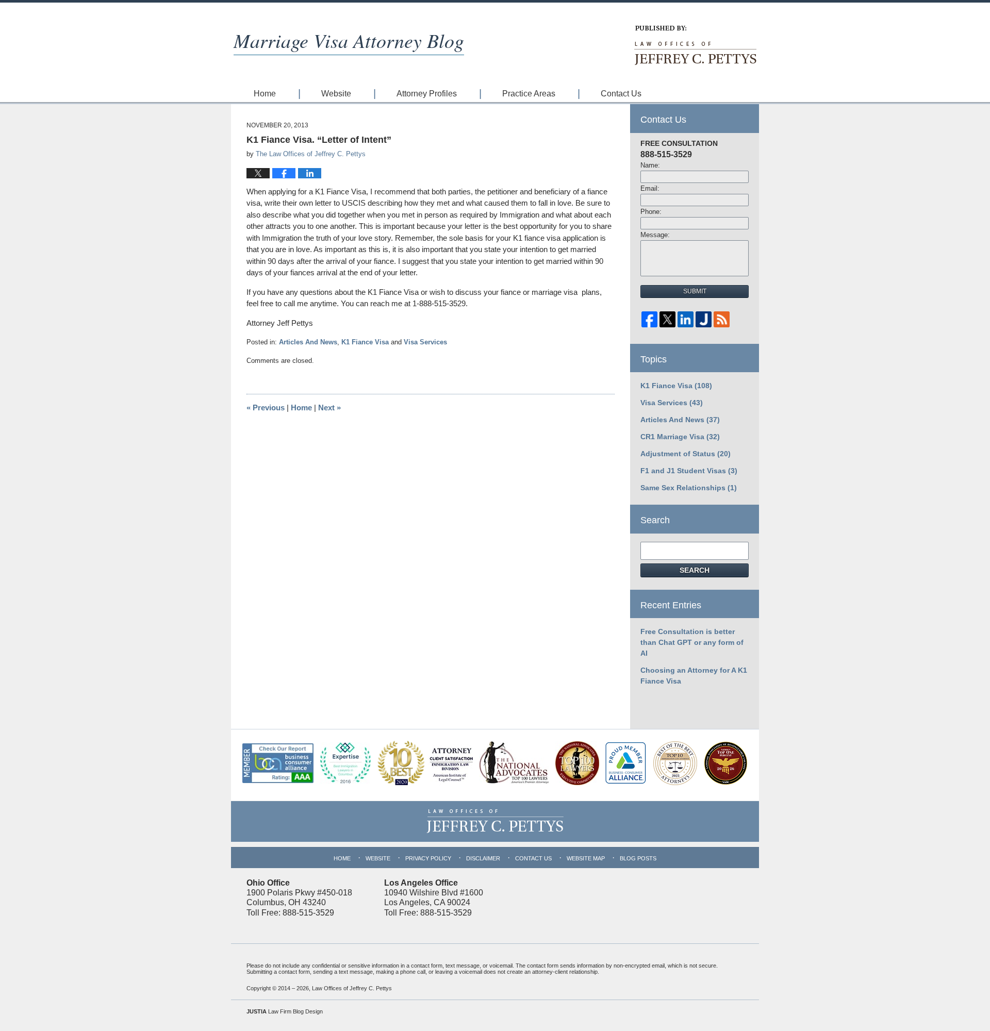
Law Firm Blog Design (284, 1011)
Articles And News (308, 342)
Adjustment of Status (685, 454)
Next (329, 407)
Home (265, 93)
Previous (265, 407)
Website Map (586, 858)
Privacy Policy (428, 858)
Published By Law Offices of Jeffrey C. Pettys (694, 45)
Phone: (651, 211)
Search (695, 570)
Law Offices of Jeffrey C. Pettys (352, 988)
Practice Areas (528, 93)
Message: (655, 235)
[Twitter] (667, 321)
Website (336, 93)
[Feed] (722, 321)
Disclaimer (483, 858)
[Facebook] (649, 321)
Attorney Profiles (427, 93)
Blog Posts (638, 858)
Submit (694, 291)
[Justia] (704, 321)
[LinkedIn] (685, 321)
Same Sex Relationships (688, 488)
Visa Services (425, 342)
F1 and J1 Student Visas (688, 471)
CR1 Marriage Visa (680, 437)
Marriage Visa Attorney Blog (349, 40)
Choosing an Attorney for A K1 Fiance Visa (693, 675)
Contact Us (621, 93)
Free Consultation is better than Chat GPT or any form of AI (692, 642)
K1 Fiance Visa (365, 342)
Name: (650, 165)
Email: (649, 188)
